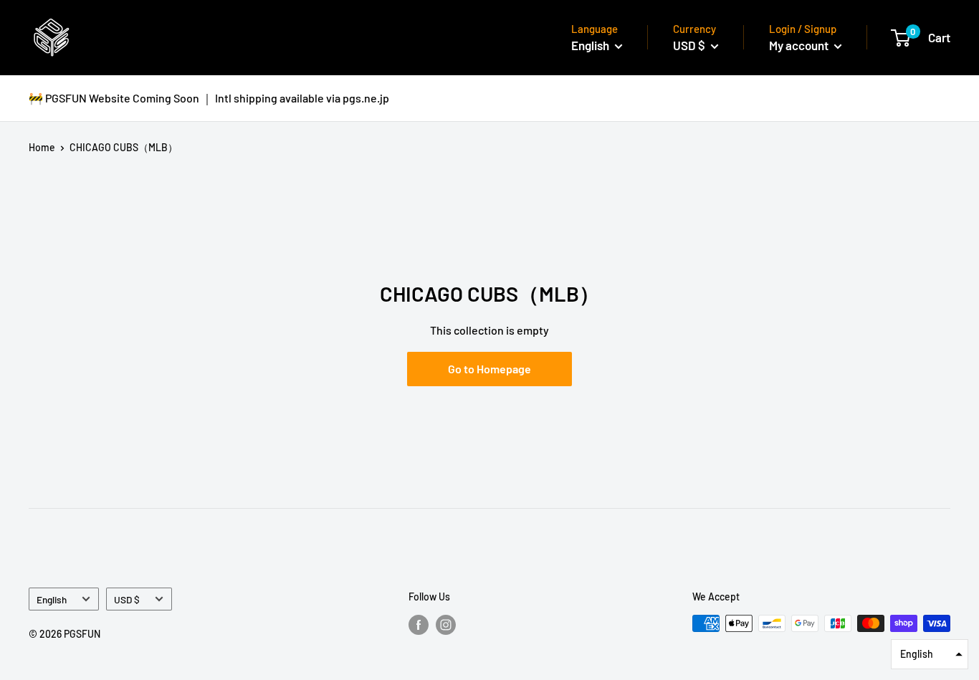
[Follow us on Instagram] (446, 625)
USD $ (127, 599)
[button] (929, 654)
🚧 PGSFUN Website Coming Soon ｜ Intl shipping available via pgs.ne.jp (209, 98)
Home (42, 147)
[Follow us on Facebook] (419, 625)
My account (800, 45)
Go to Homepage (489, 368)
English (52, 599)
